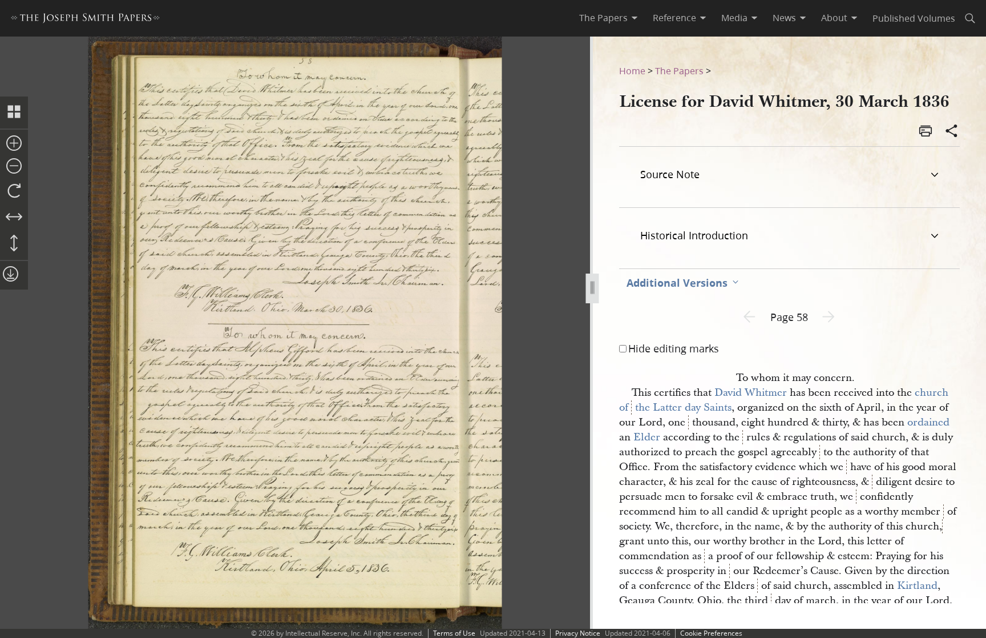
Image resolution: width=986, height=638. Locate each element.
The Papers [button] (603, 17)
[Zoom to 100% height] (14, 244)
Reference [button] (674, 17)
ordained (928, 422)
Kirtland (917, 586)
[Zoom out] (14, 167)
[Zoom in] (14, 144)
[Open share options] (952, 132)
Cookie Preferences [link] (711, 633)
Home (632, 70)
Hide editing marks (673, 348)
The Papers (679, 70)
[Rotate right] (14, 191)
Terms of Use (454, 633)
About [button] (834, 17)
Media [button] (734, 17)
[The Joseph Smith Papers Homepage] (85, 19)
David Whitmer (750, 393)
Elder (646, 437)
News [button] (784, 17)
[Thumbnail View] (14, 112)
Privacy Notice (577, 633)
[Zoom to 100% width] (14, 217)
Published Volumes (913, 18)
